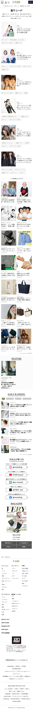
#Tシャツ (16, 6)
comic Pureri (7, 696)
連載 (13, 598)
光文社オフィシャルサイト (16, 678)
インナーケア (15, 578)
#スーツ (22, 172)
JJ (5, 688)
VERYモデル (15, 606)
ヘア (13, 573)
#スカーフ (4, 146)
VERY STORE (5, 622)
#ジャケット (14, 172)
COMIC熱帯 (24, 693)
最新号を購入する (8, 543)
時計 (3, 589)
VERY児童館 (25, 568)
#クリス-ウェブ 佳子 (7, 43)
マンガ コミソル (17, 696)
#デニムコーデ (27, 66)
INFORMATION (16, 668)
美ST (10, 691)
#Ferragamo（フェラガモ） (17, 39)
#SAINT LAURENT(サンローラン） (11, 116)
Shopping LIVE (5, 626)
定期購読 (23, 546)
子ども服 (24, 576)
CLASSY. (10, 688)
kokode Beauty (15, 698)
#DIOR (27, 143)
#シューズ (4, 39)
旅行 (3, 604)
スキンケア (14, 571)
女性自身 (7, 693)
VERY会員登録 (5, 633)
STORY (22, 688)
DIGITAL (18, 666)
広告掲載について (7, 676)
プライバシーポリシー (23, 671)
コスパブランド (5, 578)
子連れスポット (26, 571)
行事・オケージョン (6, 581)
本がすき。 (26, 696)
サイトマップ (16, 673)
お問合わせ (27, 676)
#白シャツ (4, 66)
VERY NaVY (4, 629)
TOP (2, 556)
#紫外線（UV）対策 (25, 6)
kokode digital (17, 701)
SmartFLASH (15, 693)
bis (14, 691)
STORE (24, 666)
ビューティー (15, 565)
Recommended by (24, 353)
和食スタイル (20, 691)
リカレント (14, 608)
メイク (13, 568)
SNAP (3, 584)
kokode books (25, 698)
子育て (23, 565)
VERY (16, 688)
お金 (3, 612)
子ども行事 (24, 581)
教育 (23, 583)
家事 (3, 607)
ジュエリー (4, 573)
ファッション (5, 565)
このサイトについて (9, 671)
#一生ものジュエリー (8, 6)
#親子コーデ (18, 43)
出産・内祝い (25, 573)
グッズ (23, 578)
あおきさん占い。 (6, 619)
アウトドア (4, 602)
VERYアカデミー (16, 603)
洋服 (3, 576)
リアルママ (24, 586)
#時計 (25, 93)
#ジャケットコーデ (20, 169)
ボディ (13, 576)
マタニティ (4, 587)
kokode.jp (6, 698)
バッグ (3, 571)
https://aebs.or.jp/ (19, 651)
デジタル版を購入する (24, 543)
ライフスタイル (5, 594)
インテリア (4, 599)
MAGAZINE (10, 666)
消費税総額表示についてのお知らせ (16, 660)
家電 (3, 614)
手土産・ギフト (5, 609)
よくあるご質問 (18, 676)
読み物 (13, 611)
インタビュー (15, 601)
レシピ (3, 597)
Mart (27, 688)
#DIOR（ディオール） (7, 143)
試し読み (8, 546)
